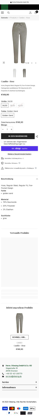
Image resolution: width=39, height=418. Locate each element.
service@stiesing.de (14, 376)
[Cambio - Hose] (19, 323)
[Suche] (8, 12)
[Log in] (30, 12)
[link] (19, 294)
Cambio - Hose (19, 346)
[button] (32, 63)
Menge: (4, 125)
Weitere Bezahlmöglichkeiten (19, 154)
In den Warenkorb (17, 136)
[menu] (2, 12)
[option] (19, 42)
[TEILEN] (36, 136)
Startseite (4, 18)
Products (13, 18)
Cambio (19, 343)
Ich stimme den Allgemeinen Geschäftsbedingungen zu (15, 143)
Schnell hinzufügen (20, 337)
